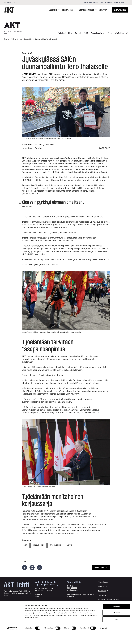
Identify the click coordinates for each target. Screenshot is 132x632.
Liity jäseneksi (120, 10)
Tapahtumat (108, 2)
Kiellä (116, 619)
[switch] (57, 628)
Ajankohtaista (98, 2)
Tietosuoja (102, 595)
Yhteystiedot (87, 2)
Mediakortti (102, 586)
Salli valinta (116, 613)
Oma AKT (15, 2)
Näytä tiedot (103, 628)
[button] (66, 300)
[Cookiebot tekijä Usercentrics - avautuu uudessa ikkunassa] (11, 628)
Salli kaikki (116, 606)
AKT (26, 545)
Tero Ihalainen (55, 545)
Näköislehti (102, 591)
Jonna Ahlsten (38, 545)
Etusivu (6, 39)
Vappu (69, 545)
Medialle (117, 2)
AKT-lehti (7, 2)
